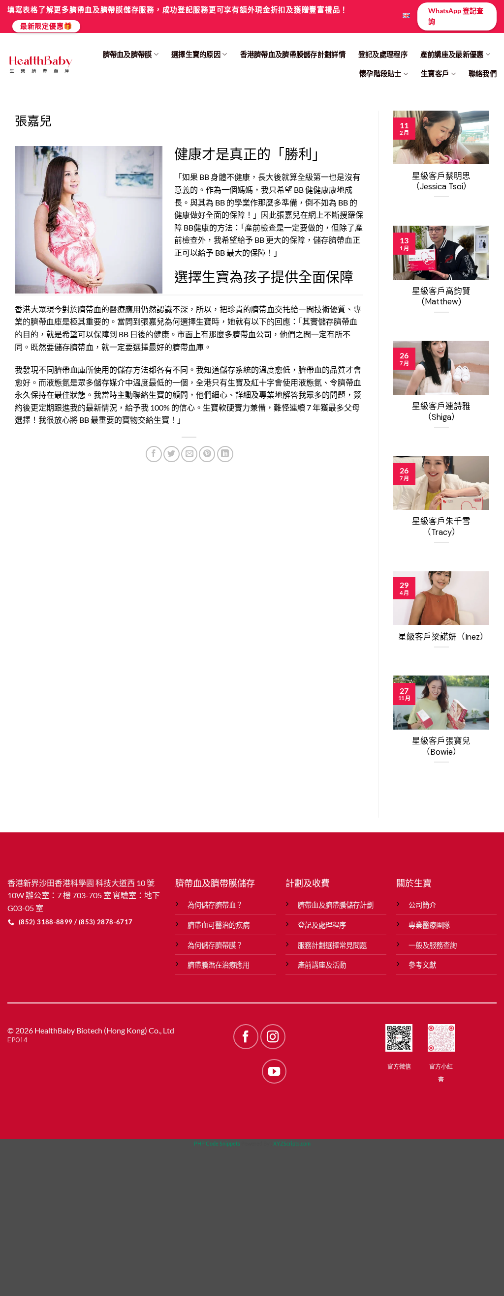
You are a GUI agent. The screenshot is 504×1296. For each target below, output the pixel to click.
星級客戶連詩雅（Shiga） (441, 411)
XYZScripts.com (292, 1143)
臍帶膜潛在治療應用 (219, 965)
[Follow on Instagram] (272, 1036)
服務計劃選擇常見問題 (332, 945)
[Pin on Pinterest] (207, 454)
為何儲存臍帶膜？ (215, 945)
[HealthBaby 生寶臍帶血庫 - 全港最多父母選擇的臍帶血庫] (40, 64)
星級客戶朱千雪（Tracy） (441, 526)
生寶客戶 (435, 73)
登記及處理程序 (383, 54)
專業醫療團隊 (429, 925)
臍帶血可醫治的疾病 (219, 925)
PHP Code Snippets (217, 1143)
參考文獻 (422, 965)
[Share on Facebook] (154, 454)
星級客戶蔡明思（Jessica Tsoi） (441, 181)
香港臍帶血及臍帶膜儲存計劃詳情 (293, 54)
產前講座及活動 (322, 965)
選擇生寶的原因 (195, 54)
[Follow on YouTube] (274, 1071)
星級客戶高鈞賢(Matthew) (441, 296)
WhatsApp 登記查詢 (455, 16)
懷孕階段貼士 (380, 73)
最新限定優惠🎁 (46, 26)
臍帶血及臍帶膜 (127, 54)
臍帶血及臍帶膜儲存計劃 (336, 905)
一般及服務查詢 (433, 945)
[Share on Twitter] (171, 454)
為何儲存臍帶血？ (215, 905)
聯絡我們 (483, 73)
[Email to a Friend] (189, 454)
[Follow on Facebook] (245, 1036)
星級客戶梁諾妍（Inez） (441, 637)
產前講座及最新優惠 (452, 54)
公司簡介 (422, 905)
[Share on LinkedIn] (225, 454)
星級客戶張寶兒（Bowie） (441, 746)
